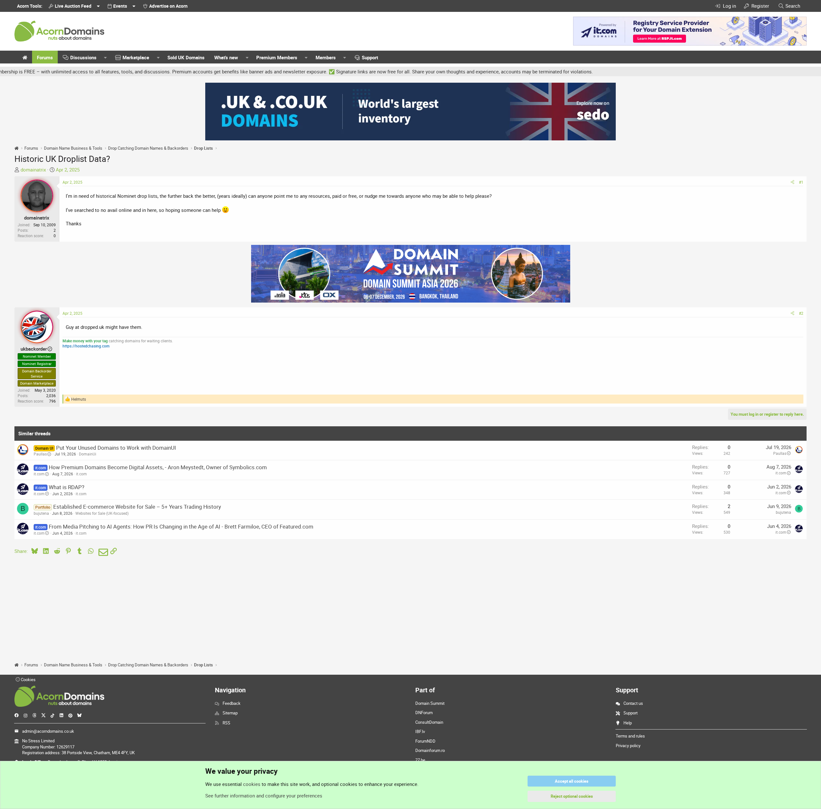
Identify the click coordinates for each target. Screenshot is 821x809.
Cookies (28, 679)
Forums (45, 57)
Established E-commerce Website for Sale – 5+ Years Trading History (137, 506)
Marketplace (136, 57)
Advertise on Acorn (168, 6)
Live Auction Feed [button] (73, 6)
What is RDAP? (66, 487)
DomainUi (87, 453)
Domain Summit (429, 703)
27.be (420, 760)
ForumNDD (425, 741)
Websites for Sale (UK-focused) (102, 513)
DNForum (424, 712)
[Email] (102, 552)
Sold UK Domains (186, 57)
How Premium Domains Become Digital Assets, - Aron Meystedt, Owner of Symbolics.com (158, 467)
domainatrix (33, 169)
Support (370, 57)
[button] (105, 57)
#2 (801, 313)
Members (326, 57)
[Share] (792, 182)
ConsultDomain (429, 722)
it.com (39, 473)
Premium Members (276, 57)
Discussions (83, 57)
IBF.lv (420, 731)
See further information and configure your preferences (263, 795)
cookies (251, 784)
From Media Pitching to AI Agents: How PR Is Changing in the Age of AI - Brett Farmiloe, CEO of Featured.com (181, 526)
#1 (801, 182)
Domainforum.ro (430, 750)
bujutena (41, 513)
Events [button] (120, 6)
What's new (226, 57)
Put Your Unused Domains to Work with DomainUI (116, 447)
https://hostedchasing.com (86, 345)
